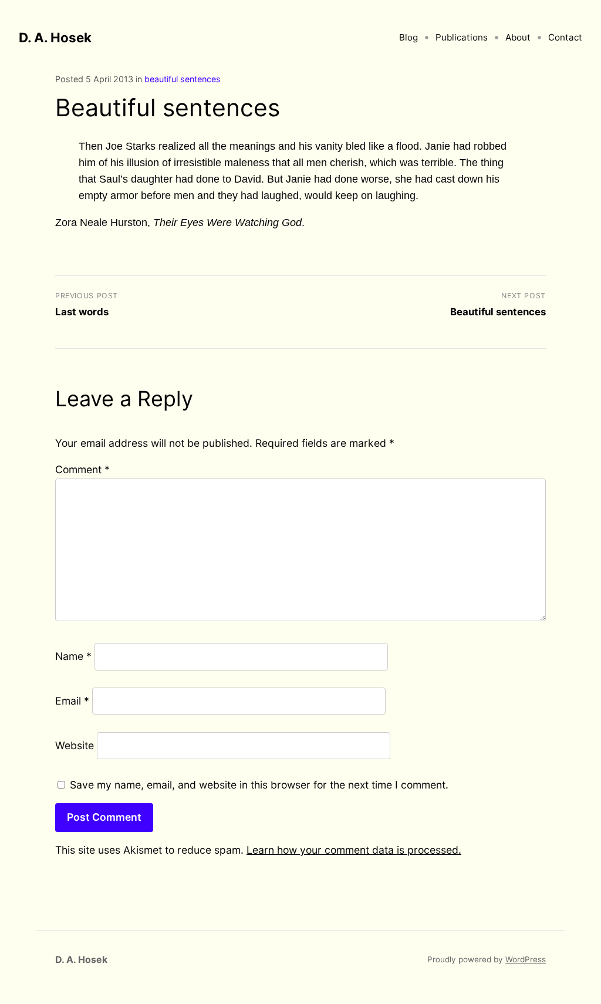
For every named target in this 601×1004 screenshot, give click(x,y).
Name (73, 656)
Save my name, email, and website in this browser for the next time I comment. (259, 785)
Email (72, 701)
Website (74, 745)
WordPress (525, 959)
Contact (565, 37)
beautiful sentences (182, 79)
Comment (82, 469)
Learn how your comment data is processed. (354, 850)
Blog (408, 37)
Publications (461, 37)
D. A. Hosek (55, 37)
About (518, 37)
